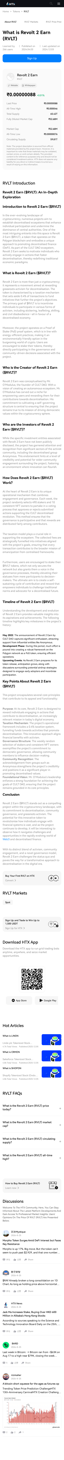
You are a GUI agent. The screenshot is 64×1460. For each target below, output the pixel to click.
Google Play (50, 1000)
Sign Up (32, 58)
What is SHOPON (12, 1068)
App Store (21, 1000)
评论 (8, 1259)
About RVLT (11, 22)
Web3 (6, 839)
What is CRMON (11, 1052)
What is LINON (10, 1036)
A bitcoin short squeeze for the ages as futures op (31, 1383)
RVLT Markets (31, 22)
